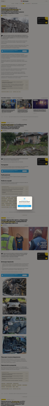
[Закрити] (31, 197)
